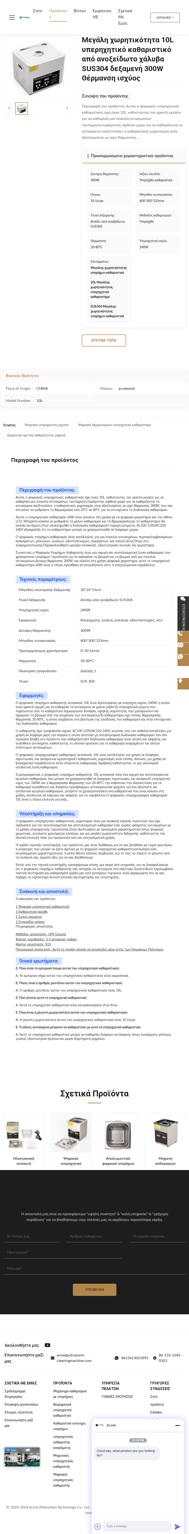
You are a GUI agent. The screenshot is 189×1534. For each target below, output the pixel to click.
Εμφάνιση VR (102, 14)
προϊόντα (157, 1404)
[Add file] (97, 1527)
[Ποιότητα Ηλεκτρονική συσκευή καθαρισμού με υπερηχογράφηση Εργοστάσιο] (24, 1133)
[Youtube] (47, 1345)
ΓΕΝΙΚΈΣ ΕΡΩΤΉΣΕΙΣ (117, 1396)
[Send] (177, 1527)
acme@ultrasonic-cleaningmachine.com (74, 1358)
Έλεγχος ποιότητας (19, 1412)
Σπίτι (37, 11)
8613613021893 (134, 1358)
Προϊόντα (58, 11)
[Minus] (177, 1425)
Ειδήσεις (156, 1412)
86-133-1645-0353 (170, 1358)
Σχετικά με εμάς (125, 17)
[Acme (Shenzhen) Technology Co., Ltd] (24, 17)
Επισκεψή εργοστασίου (21, 1404)
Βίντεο (80, 11)
